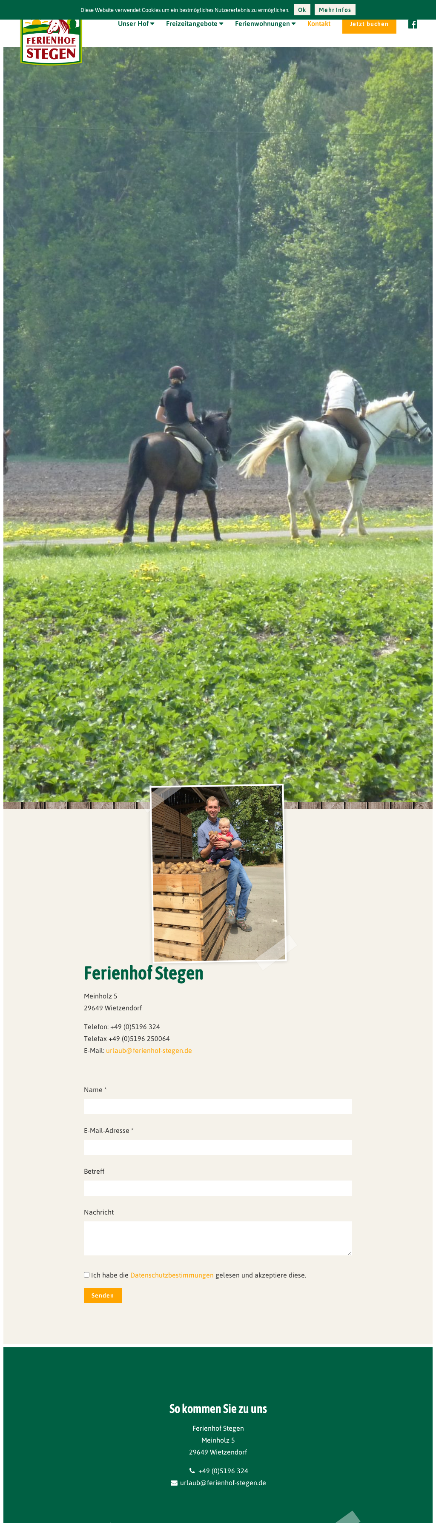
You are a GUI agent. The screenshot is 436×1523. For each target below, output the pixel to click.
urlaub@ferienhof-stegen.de (149, 1050)
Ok (302, 9)
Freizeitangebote (192, 23)
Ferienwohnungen (262, 23)
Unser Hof (133, 23)
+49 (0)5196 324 (222, 1471)
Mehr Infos (335, 9)
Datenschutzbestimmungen (172, 1275)
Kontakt (318, 23)
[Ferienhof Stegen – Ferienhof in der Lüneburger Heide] (51, 66)
